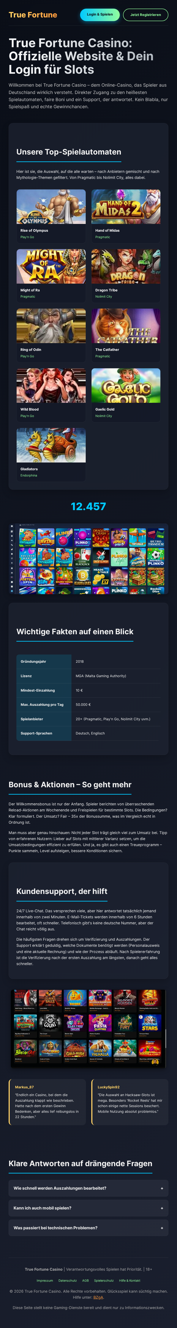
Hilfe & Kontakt (129, 1280)
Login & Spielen (100, 14)
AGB (85, 1280)
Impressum (45, 1280)
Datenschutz (67, 1280)
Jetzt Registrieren (145, 14)
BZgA (98, 1297)
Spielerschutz (104, 1280)
